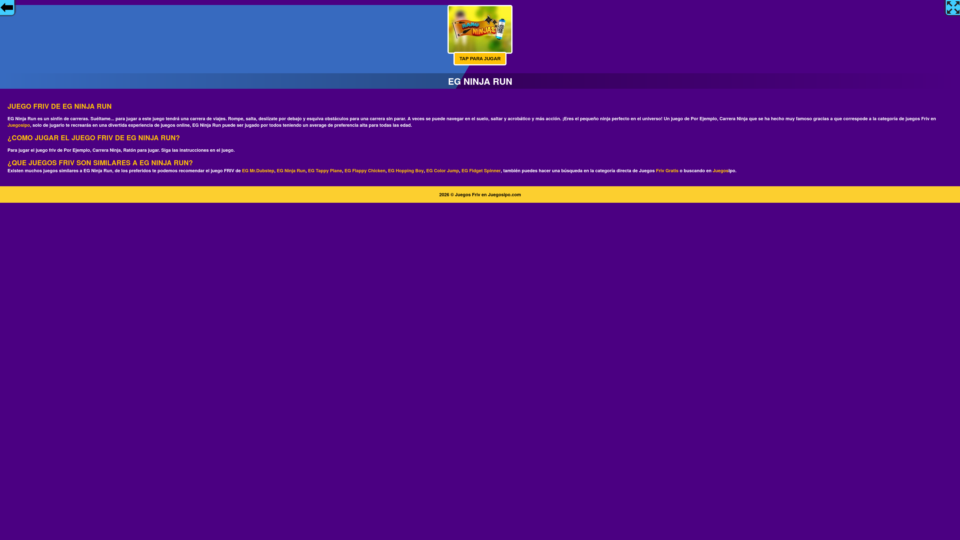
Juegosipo (19, 125)
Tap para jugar (479, 58)
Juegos (720, 170)
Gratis (672, 170)
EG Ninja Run (291, 170)
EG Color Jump (442, 170)
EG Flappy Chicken (365, 170)
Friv (660, 170)
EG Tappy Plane (325, 170)
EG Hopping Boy (406, 170)
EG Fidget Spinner (481, 170)
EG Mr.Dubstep (258, 170)
